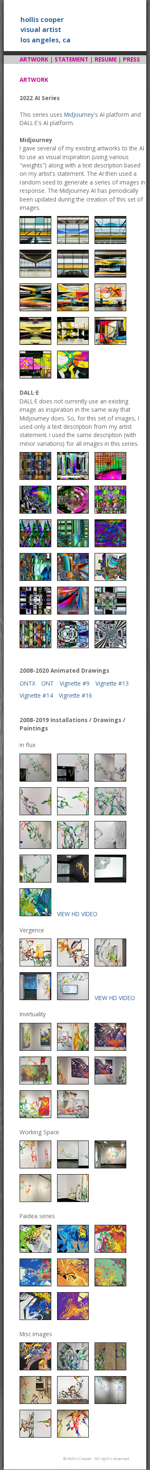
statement (71, 59)
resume (106, 59)
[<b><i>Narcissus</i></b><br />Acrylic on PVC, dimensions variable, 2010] (73, 1402)
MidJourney (79, 114)
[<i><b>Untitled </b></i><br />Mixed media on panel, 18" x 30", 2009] (35, 1250)
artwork (34, 59)
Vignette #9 (75, 683)
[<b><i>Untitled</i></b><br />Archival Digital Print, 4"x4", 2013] (35, 1368)
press (131, 59)
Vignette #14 (36, 695)
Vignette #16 (75, 695)
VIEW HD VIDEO (77, 914)
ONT (47, 683)
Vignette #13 (112, 683)
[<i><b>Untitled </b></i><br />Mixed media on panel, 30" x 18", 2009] (110, 1250)
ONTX (27, 683)
